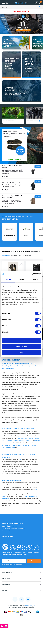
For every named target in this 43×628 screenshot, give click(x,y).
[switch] (38, 319)
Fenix (13, 447)
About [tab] (35, 280)
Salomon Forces (27, 438)
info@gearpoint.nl (7, 536)
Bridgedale (28, 445)
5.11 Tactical (20, 440)
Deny (21, 352)
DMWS (27, 605)
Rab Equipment (6, 447)
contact (4, 496)
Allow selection (21, 347)
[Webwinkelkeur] (22, 619)
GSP (20, 459)
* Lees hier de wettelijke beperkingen (12, 564)
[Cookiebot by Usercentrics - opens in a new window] (32, 274)
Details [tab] (21, 280)
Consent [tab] (8, 280)
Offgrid (15, 440)
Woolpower (35, 445)
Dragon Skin (28, 440)
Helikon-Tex (15, 445)
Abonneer (34, 561)
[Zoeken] (40, 7)
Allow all (21, 341)
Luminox (21, 445)
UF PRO (20, 438)
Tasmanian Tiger (7, 445)
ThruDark (9, 440)
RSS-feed (32, 605)
